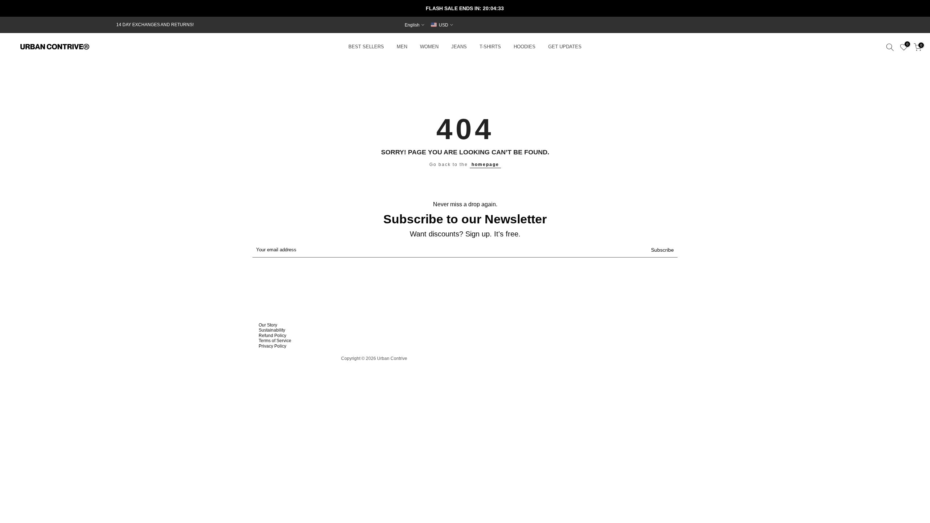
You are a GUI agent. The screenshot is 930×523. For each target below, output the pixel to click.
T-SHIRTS (490, 46)
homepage (485, 164)
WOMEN (429, 46)
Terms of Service (275, 340)
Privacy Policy (272, 346)
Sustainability (272, 330)
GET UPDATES (565, 46)
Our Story (268, 325)
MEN (402, 46)
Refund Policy (272, 335)
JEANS (459, 46)
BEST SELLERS (366, 46)
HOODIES (524, 46)
